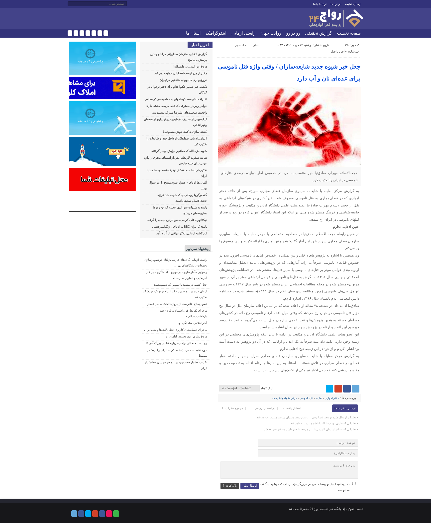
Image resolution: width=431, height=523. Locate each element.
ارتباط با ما (319, 4)
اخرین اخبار (200, 45)
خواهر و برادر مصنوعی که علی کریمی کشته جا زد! (176, 106)
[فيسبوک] (76, 33)
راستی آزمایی (243, 33)
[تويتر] (82, 33)
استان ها (193, 33)
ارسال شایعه (353, 4)
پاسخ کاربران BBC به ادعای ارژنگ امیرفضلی (179, 226)
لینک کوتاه (267, 388)
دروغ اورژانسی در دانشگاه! (190, 66)
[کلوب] (106, 33)
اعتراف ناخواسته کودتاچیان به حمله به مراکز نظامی (175, 99)
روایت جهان (270, 33)
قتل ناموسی (306, 397)
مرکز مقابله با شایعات (284, 397)
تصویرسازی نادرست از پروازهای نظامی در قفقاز (177, 304)
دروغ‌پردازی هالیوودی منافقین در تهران (183, 80)
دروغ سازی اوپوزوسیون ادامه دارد (186, 336)
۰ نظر (257, 45)
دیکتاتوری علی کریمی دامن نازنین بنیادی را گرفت (177, 220)
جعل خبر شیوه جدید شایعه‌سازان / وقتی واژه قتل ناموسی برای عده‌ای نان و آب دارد (289, 72)
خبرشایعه (353, 51)
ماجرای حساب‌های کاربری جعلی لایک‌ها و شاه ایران (175, 329)
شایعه (319, 397)
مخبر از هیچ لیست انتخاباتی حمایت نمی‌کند (180, 73)
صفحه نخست (349, 33)
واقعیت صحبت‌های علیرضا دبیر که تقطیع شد (179, 112)
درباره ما (335, 4)
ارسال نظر (250, 485)
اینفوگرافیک (216, 33)
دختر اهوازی (332, 397)
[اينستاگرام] (94, 33)
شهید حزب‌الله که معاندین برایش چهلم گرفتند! (178, 151)
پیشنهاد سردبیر (198, 249)
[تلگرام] (70, 33)
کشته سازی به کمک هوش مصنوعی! (185, 131)
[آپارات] (100, 33)
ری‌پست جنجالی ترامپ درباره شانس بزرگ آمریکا (176, 343)
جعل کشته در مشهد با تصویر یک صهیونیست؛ (179, 284)
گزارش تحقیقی (318, 33)
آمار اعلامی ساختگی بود (192, 323)
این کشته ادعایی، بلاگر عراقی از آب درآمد (181, 233)
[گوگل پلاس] (88, 33)
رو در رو (293, 33)
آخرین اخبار (337, 51)
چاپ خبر (240, 45)
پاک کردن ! (230, 485)
